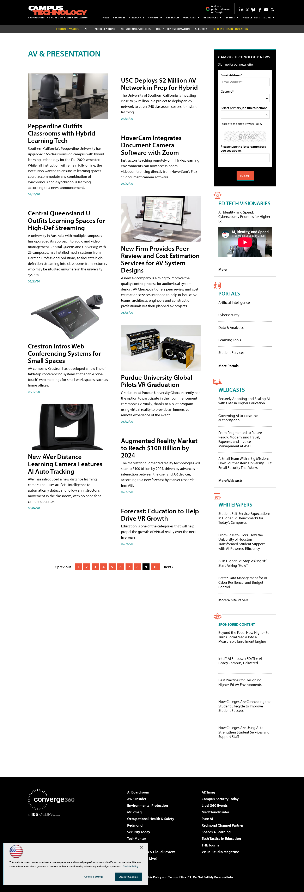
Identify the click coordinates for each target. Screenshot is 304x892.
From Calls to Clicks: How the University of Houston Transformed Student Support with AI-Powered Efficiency (241, 542)
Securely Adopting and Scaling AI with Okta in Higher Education (244, 401)
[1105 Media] (53, 837)
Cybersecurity (228, 314)
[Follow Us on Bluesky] (253, 10)
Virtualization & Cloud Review (151, 851)
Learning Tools (229, 339)
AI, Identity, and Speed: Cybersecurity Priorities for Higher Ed (244, 216)
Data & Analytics (231, 327)
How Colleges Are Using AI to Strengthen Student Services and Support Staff (243, 732)
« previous (63, 566)
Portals (229, 293)
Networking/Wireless (136, 28)
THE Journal (211, 845)
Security (201, 28)
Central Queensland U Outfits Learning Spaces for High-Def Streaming (66, 220)
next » (169, 566)
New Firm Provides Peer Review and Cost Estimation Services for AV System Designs (160, 259)
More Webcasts (230, 480)
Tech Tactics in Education (221, 838)
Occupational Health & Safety (150, 818)
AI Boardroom (138, 792)
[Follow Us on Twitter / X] (247, 9)
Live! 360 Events (215, 805)
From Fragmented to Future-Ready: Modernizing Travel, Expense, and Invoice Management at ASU (240, 439)
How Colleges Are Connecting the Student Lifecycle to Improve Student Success (244, 706)
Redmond (134, 825)
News (106, 17)
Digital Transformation (173, 28)
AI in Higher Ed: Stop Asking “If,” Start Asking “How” (242, 563)
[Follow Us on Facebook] (260, 10)
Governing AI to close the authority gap (238, 418)
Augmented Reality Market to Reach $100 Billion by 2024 (159, 447)
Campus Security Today (220, 798)
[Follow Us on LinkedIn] (241, 9)
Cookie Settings (93, 876)
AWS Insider (136, 798)
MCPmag (134, 812)
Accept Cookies (128, 876)
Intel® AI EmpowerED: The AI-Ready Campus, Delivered (240, 660)
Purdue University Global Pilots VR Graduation (156, 381)
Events (230, 17)
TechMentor (136, 838)
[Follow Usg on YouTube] (266, 10)
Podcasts (189, 17)
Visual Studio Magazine (220, 851)
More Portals (228, 365)
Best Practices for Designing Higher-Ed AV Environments (240, 682)
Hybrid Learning (104, 28)
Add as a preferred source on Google (221, 9)
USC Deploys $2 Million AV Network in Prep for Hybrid (159, 83)
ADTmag (208, 792)
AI (86, 28)
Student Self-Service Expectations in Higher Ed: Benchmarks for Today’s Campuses (244, 518)
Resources (210, 17)
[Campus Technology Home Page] (58, 12)
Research (172, 17)
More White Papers (233, 600)
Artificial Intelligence (234, 302)
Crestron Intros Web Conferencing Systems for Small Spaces (64, 353)
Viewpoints (136, 17)
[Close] (141, 847)
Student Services (231, 352)
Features (119, 17)
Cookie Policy (152, 877)
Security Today (138, 832)
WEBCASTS (231, 389)
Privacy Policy (253, 124)
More (267, 17)
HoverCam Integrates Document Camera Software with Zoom (151, 144)
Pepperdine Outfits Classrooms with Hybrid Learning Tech (61, 133)
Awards (153, 17)
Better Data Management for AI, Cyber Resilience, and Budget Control (243, 582)
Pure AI (207, 818)
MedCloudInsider (215, 812)
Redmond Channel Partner (222, 825)
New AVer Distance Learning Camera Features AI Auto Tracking (65, 463)
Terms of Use (177, 877)
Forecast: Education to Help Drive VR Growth (160, 514)
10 (155, 566)
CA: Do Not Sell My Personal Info (210, 877)
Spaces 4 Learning (216, 832)
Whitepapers (235, 504)
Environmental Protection (147, 805)
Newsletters (251, 17)
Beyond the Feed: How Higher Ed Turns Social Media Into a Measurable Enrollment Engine (243, 637)
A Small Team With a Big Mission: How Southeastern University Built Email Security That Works (245, 463)
